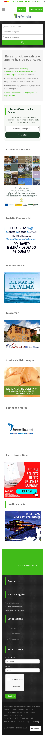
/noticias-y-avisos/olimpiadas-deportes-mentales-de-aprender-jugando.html (20, 72)
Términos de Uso (12, 603)
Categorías (10, 657)
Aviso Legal (36, 721)
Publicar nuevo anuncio (27, 565)
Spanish (36, 729)
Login (23, 9)
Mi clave (40, 1)
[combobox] (22, 31)
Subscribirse (11, 696)
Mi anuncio (30, 1)
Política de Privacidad (13, 607)
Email (7, 666)
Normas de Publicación (14, 610)
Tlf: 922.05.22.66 (16, 1)
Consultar (22, 135)
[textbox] (12, 31)
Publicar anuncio (36, 9)
